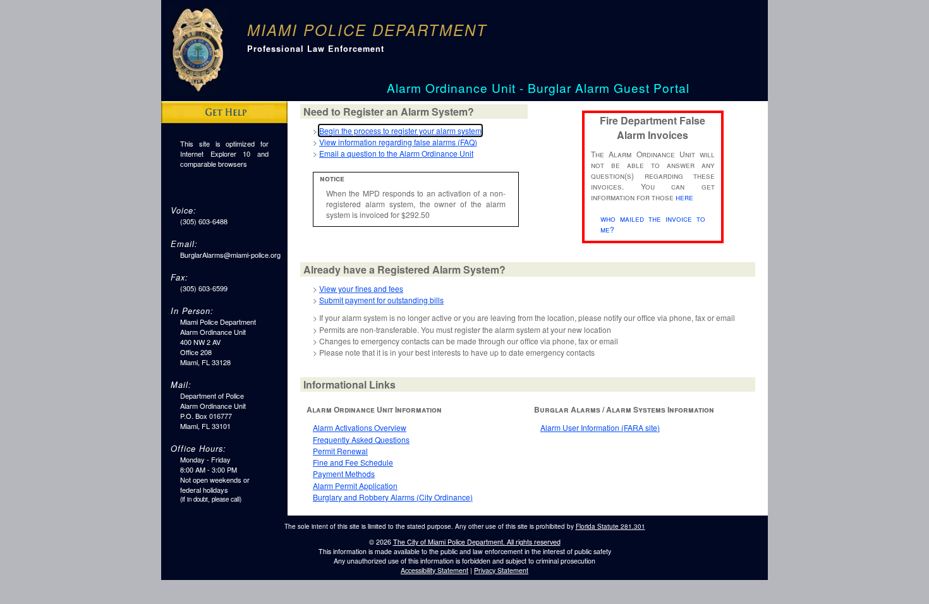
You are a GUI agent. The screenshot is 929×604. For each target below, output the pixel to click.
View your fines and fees (361, 288)
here (684, 196)
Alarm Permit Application (355, 485)
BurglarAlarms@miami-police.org (230, 255)
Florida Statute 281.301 (610, 526)
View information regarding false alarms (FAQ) (398, 141)
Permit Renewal (340, 450)
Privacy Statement (501, 570)
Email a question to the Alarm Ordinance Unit (396, 153)
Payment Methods (344, 473)
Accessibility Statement (434, 570)
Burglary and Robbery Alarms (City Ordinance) (393, 497)
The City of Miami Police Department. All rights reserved (477, 542)
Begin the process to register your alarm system (400, 130)
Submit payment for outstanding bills (381, 299)
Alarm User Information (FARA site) (600, 427)
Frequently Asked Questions (361, 439)
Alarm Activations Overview (359, 427)
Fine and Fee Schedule (353, 462)
